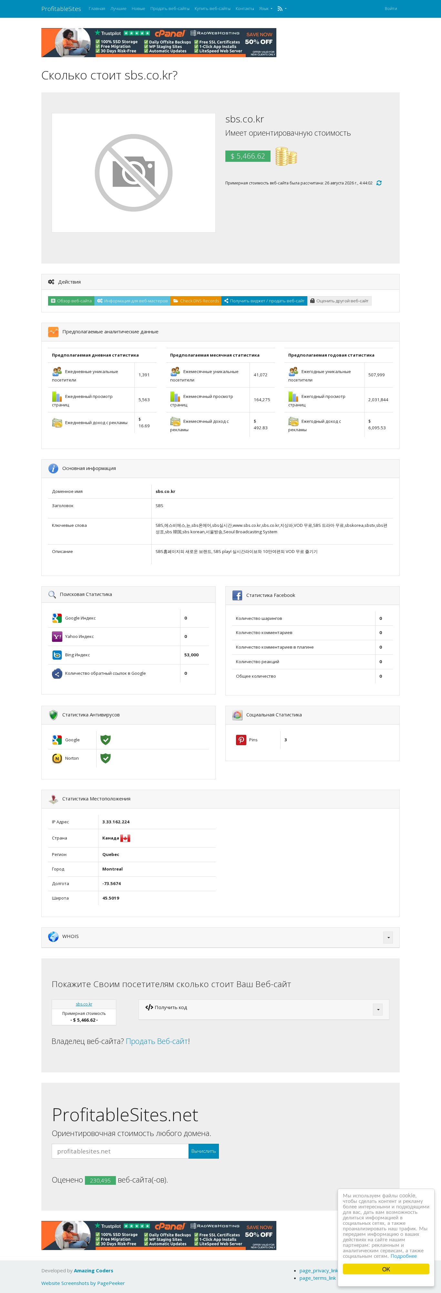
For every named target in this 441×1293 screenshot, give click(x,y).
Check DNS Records (198, 301)
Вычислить (203, 1151)
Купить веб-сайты (213, 8)
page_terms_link (318, 1278)
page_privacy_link (319, 1270)
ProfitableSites (61, 9)
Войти (391, 8)
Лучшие (118, 8)
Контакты (245, 8)
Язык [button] (264, 8)
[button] (282, 9)
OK (386, 1269)
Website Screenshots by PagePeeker (83, 1283)
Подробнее (404, 1255)
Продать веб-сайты (170, 8)
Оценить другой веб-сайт (341, 301)
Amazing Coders (93, 1270)
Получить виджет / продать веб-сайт (266, 301)
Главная (97, 8)
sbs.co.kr (84, 1004)
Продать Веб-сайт (157, 1041)
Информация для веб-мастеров (135, 301)
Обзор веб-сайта (73, 301)
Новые (138, 8)
